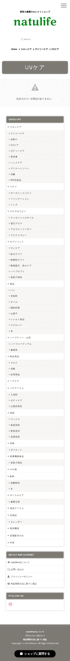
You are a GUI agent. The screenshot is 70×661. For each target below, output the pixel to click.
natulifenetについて (20, 562)
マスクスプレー (19, 235)
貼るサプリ (16, 254)
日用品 (13, 515)
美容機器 (14, 528)
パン (13, 290)
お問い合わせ (17, 569)
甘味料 (14, 296)
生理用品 (15, 374)
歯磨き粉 (15, 501)
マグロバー (16, 325)
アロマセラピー (18, 211)
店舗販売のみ (17, 535)
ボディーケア (18, 151)
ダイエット (16, 450)
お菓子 (14, 313)
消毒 (13, 369)
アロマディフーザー (21, 229)
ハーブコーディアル (21, 344)
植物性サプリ (18, 260)
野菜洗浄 (15, 431)
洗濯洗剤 (15, 437)
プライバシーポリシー (21, 576)
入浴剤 (14, 394)
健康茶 (14, 350)
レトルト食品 (18, 319)
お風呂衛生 (16, 406)
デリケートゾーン (20, 168)
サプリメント (17, 241)
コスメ (13, 186)
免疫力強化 (16, 277)
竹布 (12, 542)
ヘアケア (14, 381)
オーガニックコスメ (21, 193)
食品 (12, 284)
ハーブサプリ (18, 271)
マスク (14, 363)
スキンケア (26, 49)
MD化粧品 (16, 180)
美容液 (14, 156)
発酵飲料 (15, 483)
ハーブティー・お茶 (20, 337)
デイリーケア (41, 49)
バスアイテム (17, 388)
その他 (13, 469)
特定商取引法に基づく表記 (24, 583)
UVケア (15, 145)
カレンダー (16, 522)
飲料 (12, 476)
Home (14, 49)
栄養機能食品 (17, 456)
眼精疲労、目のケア (21, 265)
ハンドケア (16, 162)
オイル (14, 302)
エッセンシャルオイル (22, 217)
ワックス (15, 419)
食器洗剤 (15, 425)
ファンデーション (20, 199)
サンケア (15, 248)
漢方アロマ (16, 223)
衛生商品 (14, 356)
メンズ (14, 204)
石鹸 (13, 174)
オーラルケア (17, 495)
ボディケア (16, 400)
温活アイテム (17, 508)
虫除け (14, 139)
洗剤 (12, 413)
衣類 (12, 443)
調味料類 (15, 308)
